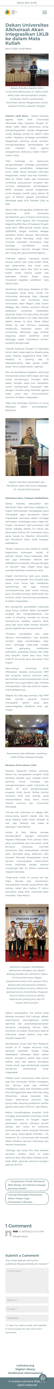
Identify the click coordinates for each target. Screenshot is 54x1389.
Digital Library (25, 1369)
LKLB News (25, 48)
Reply (43, 1242)
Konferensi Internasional (25, 1373)
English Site (27, 2)
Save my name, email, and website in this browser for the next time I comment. (26, 1329)
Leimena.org (25, 1365)
